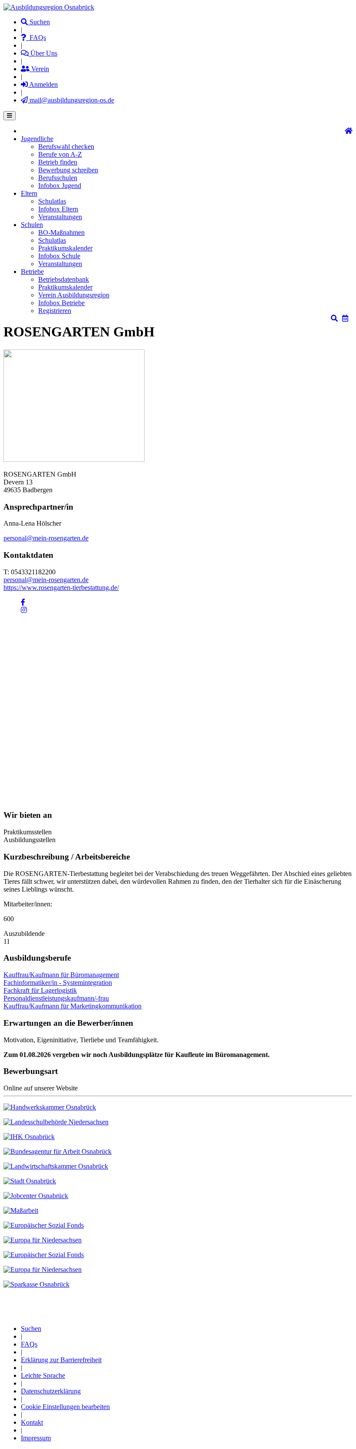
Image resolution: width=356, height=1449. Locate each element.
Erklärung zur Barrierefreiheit (61, 1359)
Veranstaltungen (60, 217)
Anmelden (43, 84)
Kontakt (32, 1422)
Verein (39, 68)
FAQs (36, 37)
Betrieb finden (57, 162)
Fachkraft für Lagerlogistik (40, 990)
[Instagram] (24, 610)
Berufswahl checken (66, 146)
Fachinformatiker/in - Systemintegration (57, 982)
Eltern (29, 193)
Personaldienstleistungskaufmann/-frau (56, 998)
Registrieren (54, 310)
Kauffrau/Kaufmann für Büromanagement (61, 974)
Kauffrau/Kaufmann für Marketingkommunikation (72, 1006)
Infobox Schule (59, 256)
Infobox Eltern (58, 209)
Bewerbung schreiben (68, 170)
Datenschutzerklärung (51, 1391)
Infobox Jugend (59, 185)
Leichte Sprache (43, 1375)
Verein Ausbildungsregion (73, 295)
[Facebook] (23, 602)
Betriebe (32, 271)
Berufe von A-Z (60, 154)
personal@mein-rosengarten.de (46, 538)
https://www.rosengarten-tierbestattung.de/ (61, 587)
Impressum (36, 1438)
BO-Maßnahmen (61, 232)
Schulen (32, 224)
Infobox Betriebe (61, 302)
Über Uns (43, 53)
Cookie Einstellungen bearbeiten (65, 1406)
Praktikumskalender (65, 248)
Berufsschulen (57, 177)
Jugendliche (37, 138)
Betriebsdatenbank (63, 279)
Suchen (39, 22)
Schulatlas (52, 201)
